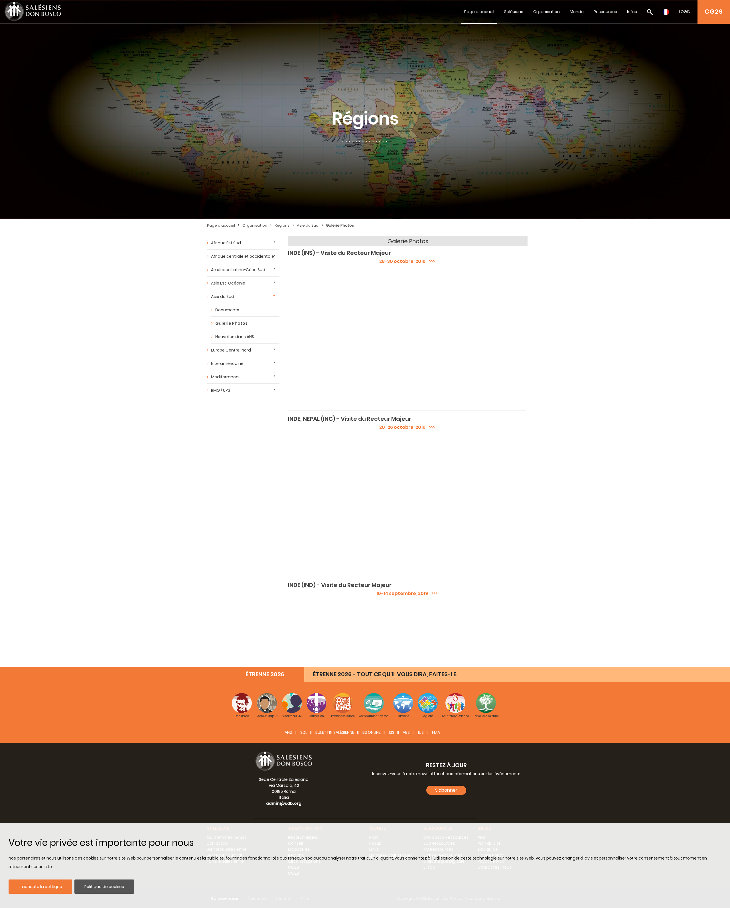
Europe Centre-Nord (231, 350)
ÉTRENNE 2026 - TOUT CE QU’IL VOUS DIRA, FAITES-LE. (385, 674)
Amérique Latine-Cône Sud (238, 270)
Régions (282, 225)
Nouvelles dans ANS (234, 337)
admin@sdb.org (283, 803)
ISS (391, 732)
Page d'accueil (479, 12)
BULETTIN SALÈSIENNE (334, 732)
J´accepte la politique (40, 886)
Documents (227, 310)
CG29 (714, 11)
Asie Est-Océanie (228, 283)
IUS (421, 732)
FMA (436, 732)
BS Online (371, 732)
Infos (632, 12)
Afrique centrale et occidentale (242, 256)
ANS (288, 732)
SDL (303, 732)
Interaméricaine (227, 363)
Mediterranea (225, 377)
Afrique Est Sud (226, 243)
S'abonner (446, 790)
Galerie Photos (340, 225)
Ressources (605, 12)
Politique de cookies (104, 886)
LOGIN (684, 12)
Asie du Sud (308, 225)
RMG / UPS (220, 390)
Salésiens (513, 12)
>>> (430, 261)
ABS (406, 732)
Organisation (546, 12)
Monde (577, 12)
